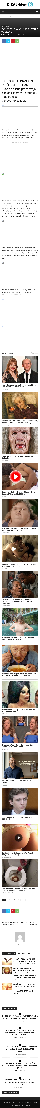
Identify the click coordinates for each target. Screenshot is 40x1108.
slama (33, 899)
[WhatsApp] (17, 41)
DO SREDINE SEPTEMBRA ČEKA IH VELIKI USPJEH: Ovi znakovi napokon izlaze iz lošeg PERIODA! (20, 1082)
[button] (3, 11)
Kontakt (15, 1102)
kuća (23, 899)
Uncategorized (10, 16)
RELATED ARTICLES (9, 954)
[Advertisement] (20, 61)
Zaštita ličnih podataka (31, 1102)
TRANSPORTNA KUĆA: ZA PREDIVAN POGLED (10, 924)
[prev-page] (3, 998)
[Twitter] (8, 41)
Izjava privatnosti (7, 1102)
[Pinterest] (13, 41)
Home (2, 16)
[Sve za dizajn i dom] (20, 4)
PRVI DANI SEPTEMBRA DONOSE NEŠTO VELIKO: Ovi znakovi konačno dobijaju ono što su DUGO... (20, 1065)
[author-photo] (20, 941)
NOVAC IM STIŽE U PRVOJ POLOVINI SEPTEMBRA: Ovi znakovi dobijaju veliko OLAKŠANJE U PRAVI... (20, 1032)
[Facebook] (4, 41)
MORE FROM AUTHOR (24, 954)
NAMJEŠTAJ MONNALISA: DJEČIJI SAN (29, 924)
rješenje (28, 899)
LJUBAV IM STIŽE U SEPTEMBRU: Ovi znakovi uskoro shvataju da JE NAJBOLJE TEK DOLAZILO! (20, 1049)
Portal (15, 1021)
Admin (5, 35)
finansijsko (17, 899)
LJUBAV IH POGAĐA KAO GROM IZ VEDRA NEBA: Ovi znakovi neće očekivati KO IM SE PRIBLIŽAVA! (25, 961)
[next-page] (6, 998)
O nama (21, 1102)
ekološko (10, 899)
